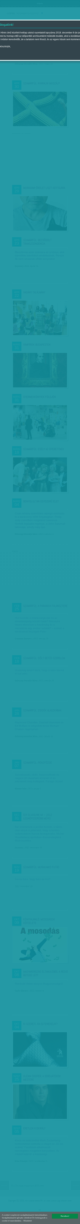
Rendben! (65, 1216)
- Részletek (27, 1221)
